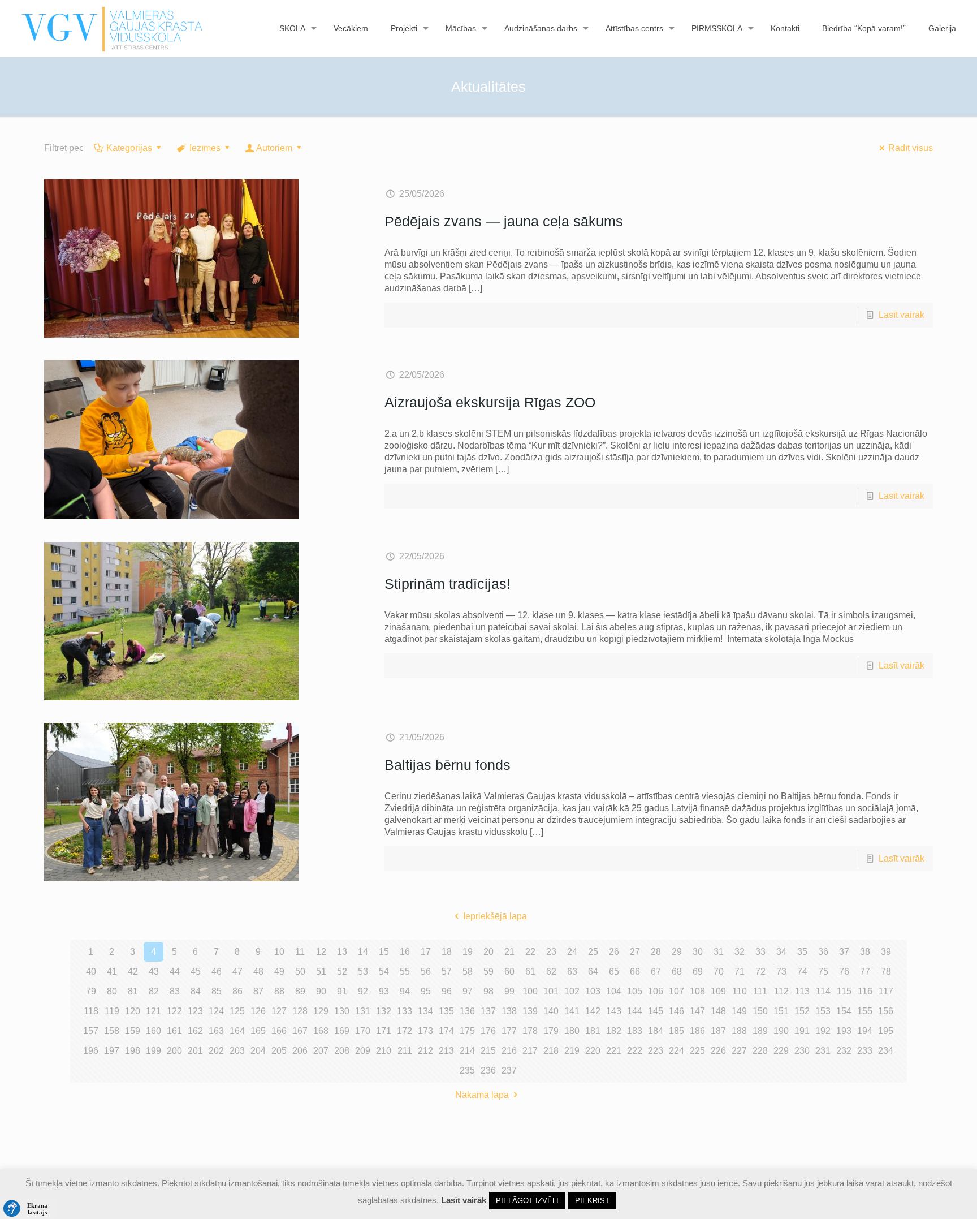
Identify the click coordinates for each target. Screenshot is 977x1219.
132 (383, 1011)
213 (446, 1051)
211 (404, 1051)
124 (216, 1011)
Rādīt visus (910, 148)
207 (320, 1051)
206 (300, 1051)
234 (885, 1051)
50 (300, 971)
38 (865, 952)
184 (655, 1031)
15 (384, 952)
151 (781, 1011)
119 (112, 1011)
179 (551, 1031)
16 (405, 952)
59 (488, 971)
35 (802, 952)
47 (237, 971)
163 (216, 1031)
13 (342, 952)
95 (426, 991)
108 (697, 991)
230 (802, 1051)
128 (300, 1011)
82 (154, 991)
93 (384, 991)
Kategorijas (129, 148)
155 (864, 1011)
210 (383, 1051)
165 (258, 1031)
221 (613, 1051)
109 (718, 991)
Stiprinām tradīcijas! (447, 584)
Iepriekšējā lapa (494, 916)
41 (112, 971)
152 (802, 1011)
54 (384, 971)
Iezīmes (205, 148)
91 (342, 991)
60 (509, 971)
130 (341, 1011)
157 (90, 1031)
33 (760, 952)
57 (447, 971)
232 (843, 1051)
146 (676, 1011)
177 (509, 1031)
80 (112, 991)
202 (216, 1051)
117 (886, 991)
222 (634, 1051)
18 (447, 952)
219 (572, 1051)
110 (739, 991)
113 (802, 991)
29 (677, 952)
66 (635, 971)
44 (175, 971)
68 (677, 971)
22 (530, 952)
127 (279, 1011)
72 (760, 971)
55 (405, 971)
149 (739, 1011)
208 (341, 1051)
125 (237, 1011)
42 (133, 971)
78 (886, 971)
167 (300, 1031)
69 (698, 971)
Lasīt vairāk (901, 315)
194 (864, 1031)
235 (467, 1070)
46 (216, 971)
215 (488, 1051)
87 (258, 991)
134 (425, 1011)
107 (676, 991)
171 (383, 1031)
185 (676, 1031)
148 (718, 1011)
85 (216, 991)
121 (153, 1011)
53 (363, 971)
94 (405, 991)
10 (279, 952)
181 (592, 1031)
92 (363, 991)
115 (844, 991)
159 (132, 1031)
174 (446, 1031)
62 (551, 971)
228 (760, 1051)
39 (886, 952)
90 (321, 991)
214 (467, 1051)
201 (195, 1051)
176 (488, 1031)
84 (196, 991)
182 (613, 1031)
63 (572, 971)
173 (425, 1031)
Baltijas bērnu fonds (447, 765)
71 (739, 971)
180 (572, 1031)
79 (91, 991)
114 (823, 991)
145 (655, 1011)
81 (133, 991)
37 (844, 952)
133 (404, 1011)
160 (153, 1031)
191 (802, 1031)
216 (509, 1051)
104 (613, 991)
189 (760, 1031)
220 (592, 1051)
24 (572, 952)
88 (279, 991)
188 (739, 1031)
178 (530, 1031)
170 (362, 1031)
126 (258, 1011)
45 (196, 971)
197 (111, 1051)
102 (572, 991)
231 (823, 1051)
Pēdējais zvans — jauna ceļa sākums (503, 221)
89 (300, 991)
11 (300, 952)
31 (719, 952)
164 (237, 1031)
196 (90, 1051)
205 (279, 1051)
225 (697, 1051)
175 (467, 1031)
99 (509, 991)
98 (488, 991)
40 (91, 971)
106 (655, 991)
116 (865, 991)
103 (592, 991)
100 (530, 991)
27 (635, 952)
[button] (28, 1209)
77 (865, 971)
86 (237, 991)
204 (258, 1051)
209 (362, 1051)
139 (530, 1011)
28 (656, 952)
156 (885, 1011)
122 (174, 1011)
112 (781, 991)
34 (781, 952)
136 (467, 1011)
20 (488, 952)
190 (781, 1031)
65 (614, 971)
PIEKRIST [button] (592, 1200)
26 (614, 952)
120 (132, 1011)
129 (320, 1011)
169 (341, 1031)
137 (488, 1011)
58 (467, 971)
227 (739, 1051)
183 (634, 1031)
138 (509, 1011)
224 (676, 1051)
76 (844, 971)
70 (719, 971)
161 (174, 1031)
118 (91, 1011)
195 (885, 1031)
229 (781, 1051)
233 (864, 1051)
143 (613, 1011)
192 (823, 1031)
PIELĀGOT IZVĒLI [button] (527, 1200)
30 (698, 952)
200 (174, 1051)
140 (551, 1011)
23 (551, 952)
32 (739, 952)
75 (823, 971)
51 (321, 971)
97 (467, 991)
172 (404, 1031)
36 (823, 952)
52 (342, 971)
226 (718, 1051)
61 (530, 971)
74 (802, 971)
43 (154, 971)
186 (697, 1031)
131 (362, 1011)
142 (592, 1011)
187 (718, 1031)
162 (195, 1031)
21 (509, 952)
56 (426, 971)
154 (843, 1011)
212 (425, 1051)
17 (426, 952)
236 (488, 1070)
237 (509, 1070)
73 (781, 971)
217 (530, 1051)
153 (823, 1011)
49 (279, 971)
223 (655, 1051)
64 (593, 971)
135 (446, 1011)
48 (258, 971)
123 (195, 1011)
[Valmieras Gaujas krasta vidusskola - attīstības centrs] (112, 28)
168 (320, 1031)
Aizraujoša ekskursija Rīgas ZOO (489, 402)
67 (656, 971)
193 (843, 1031)
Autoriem (274, 148)
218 (551, 1051)
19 (467, 952)
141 (572, 1011)
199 (153, 1051)
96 (447, 991)
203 (237, 1051)
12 (321, 952)
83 (175, 991)
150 (760, 1011)
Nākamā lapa (482, 1095)
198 (132, 1051)
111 (760, 991)
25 (593, 952)
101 (551, 991)
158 (111, 1031)
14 (363, 952)
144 (634, 1011)
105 (634, 991)
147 (697, 1011)
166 (279, 1031)
